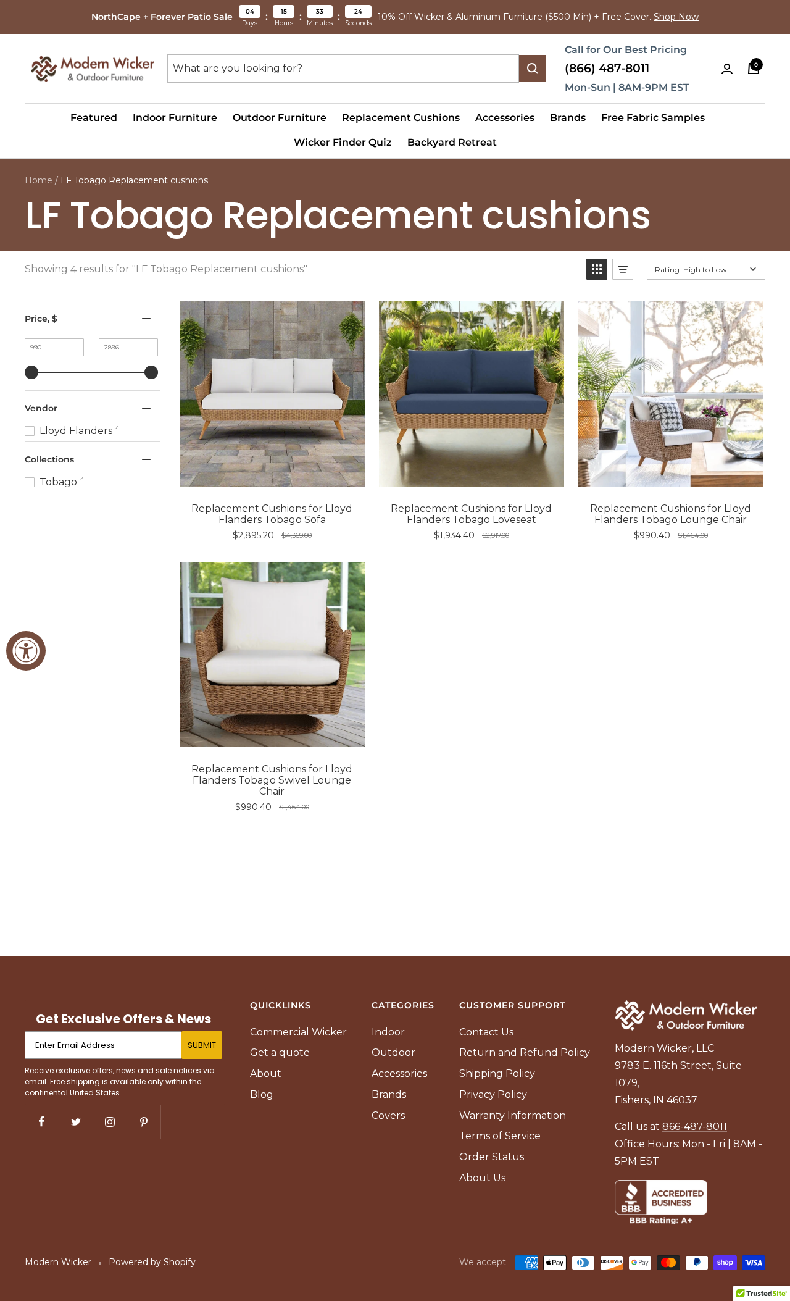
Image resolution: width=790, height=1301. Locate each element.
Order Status (491, 1157)
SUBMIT (202, 1045)
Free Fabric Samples (653, 117)
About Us (482, 1178)
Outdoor (393, 1052)
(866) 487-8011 (607, 68)
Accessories (504, 117)
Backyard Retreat (452, 142)
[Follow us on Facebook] (42, 1122)
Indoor (388, 1032)
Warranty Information (512, 1115)
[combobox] (343, 68)
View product (281, 473)
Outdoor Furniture (279, 117)
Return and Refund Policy (524, 1052)
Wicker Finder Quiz (343, 142)
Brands (568, 117)
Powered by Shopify (152, 1262)
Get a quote (280, 1052)
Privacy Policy (493, 1094)
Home (38, 180)
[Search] (532, 68)
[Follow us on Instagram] (110, 1122)
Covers (388, 1115)
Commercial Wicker (298, 1032)
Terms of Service (500, 1136)
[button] (596, 269)
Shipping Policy (497, 1073)
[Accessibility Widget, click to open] (26, 651)
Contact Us (486, 1032)
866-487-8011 (694, 1126)
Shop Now (676, 16)
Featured (93, 117)
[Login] (727, 69)
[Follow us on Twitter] (76, 1122)
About (265, 1073)
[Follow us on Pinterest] (143, 1122)
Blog (261, 1094)
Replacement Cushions (401, 117)
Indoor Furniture (175, 117)
